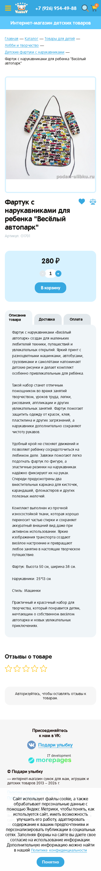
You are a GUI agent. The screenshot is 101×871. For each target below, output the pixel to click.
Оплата (76, 319)
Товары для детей (60, 39)
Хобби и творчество (22, 45)
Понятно (50, 862)
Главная (11, 39)
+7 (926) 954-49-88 (55, 8)
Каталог (31, 39)
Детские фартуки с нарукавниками (34, 52)
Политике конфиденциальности (59, 850)
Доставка (47, 319)
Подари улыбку (55, 745)
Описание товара (17, 317)
